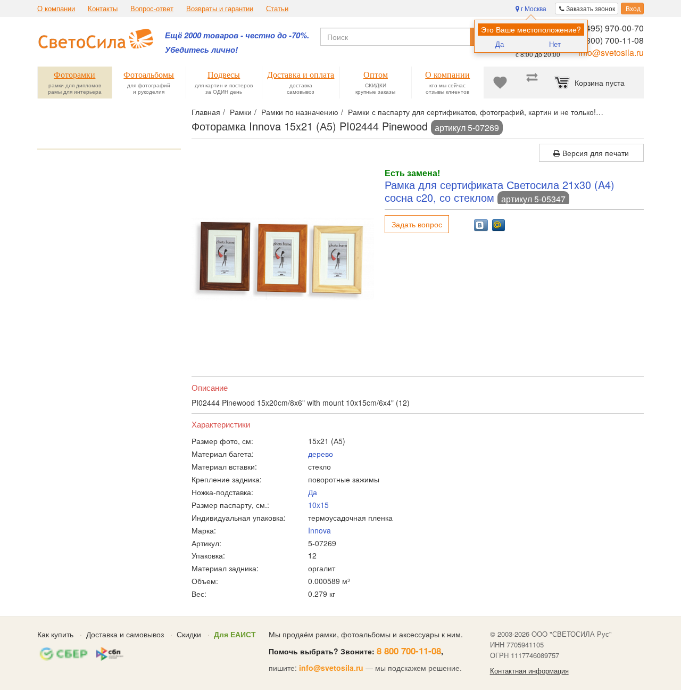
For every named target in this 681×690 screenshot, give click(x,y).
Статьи (277, 8)
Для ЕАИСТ (235, 634)
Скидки (189, 634)
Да (499, 44)
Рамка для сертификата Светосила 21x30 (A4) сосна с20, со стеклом (499, 191)
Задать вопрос (417, 224)
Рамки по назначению (299, 111)
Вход (632, 8)
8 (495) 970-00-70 (610, 28)
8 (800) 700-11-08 (610, 40)
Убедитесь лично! (201, 49)
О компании (56, 8)
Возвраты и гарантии (219, 8)
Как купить (55, 634)
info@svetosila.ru (611, 52)
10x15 (318, 504)
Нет (555, 44)
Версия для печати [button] (594, 152)
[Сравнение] (532, 82)
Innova (319, 530)
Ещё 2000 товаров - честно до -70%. (237, 35)
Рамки (241, 111)
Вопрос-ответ (151, 8)
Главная (206, 111)
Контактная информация (529, 671)
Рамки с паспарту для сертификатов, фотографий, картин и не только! (472, 111)
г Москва (532, 8)
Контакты (103, 8)
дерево (320, 453)
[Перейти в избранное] (500, 82)
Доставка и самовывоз (125, 634)
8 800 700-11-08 (409, 650)
